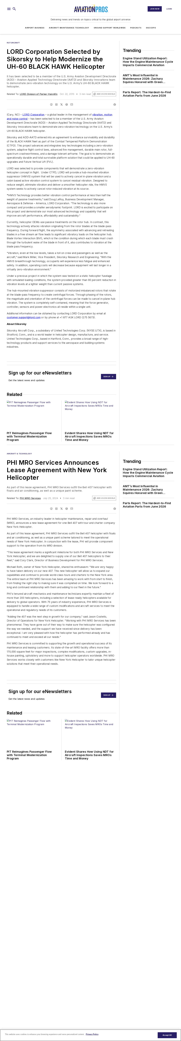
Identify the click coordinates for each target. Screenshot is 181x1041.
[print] (114, 104)
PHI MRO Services (30, 498)
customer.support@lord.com (24, 317)
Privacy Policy (92, 1034)
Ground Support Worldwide (110, 28)
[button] (9, 9)
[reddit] (66, 104)
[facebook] (51, 104)
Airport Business (34, 28)
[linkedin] (56, 104)
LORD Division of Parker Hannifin (39, 94)
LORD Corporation (33, 114)
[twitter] (61, 104)
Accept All (167, 1035)
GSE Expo (151, 28)
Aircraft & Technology (19, 454)
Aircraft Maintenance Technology (69, 28)
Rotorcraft (13, 43)
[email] (71, 104)
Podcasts (136, 28)
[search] (14, 9)
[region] (90, 1035)
